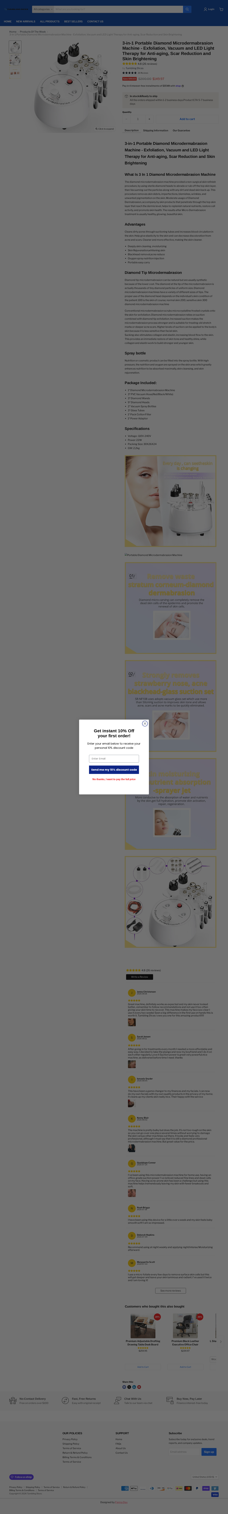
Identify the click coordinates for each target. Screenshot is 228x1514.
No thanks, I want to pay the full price (114, 779)
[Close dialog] (145, 723)
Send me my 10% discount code (114, 770)
